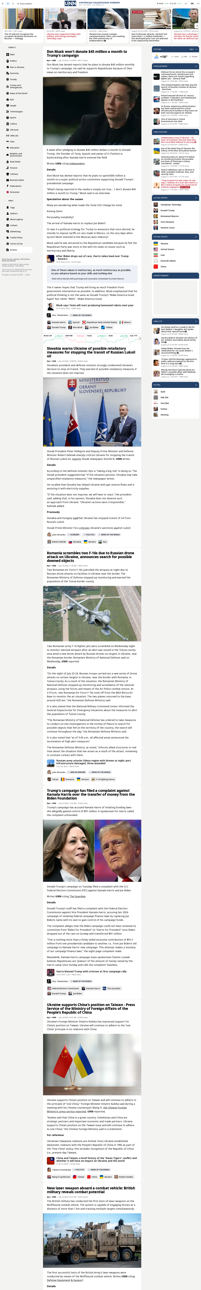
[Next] (197, 25)
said (75, 518)
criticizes (84, 528)
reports (76, 458)
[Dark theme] (13, 3)
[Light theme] (2, 3)
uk (186, 3)
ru (198, 3)
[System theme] (7, 3)
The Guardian (77, 896)
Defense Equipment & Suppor (64, 1280)
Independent (77, 163)
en (192, 3)
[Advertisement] (175, 297)
